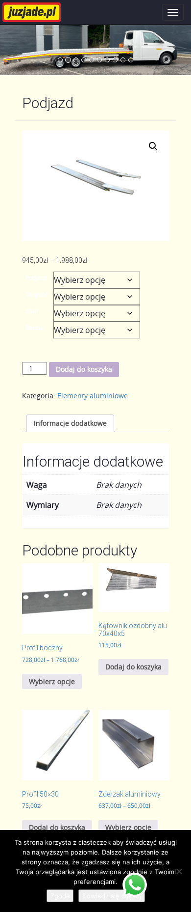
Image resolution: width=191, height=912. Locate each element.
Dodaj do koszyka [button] (133, 666)
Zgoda (60, 896)
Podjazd (36, 277)
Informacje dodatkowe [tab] (70, 423)
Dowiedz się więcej (111, 896)
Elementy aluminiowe (92, 395)
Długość (36, 294)
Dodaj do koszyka (84, 369)
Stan (31, 311)
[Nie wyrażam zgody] (179, 871)
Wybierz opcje (52, 681)
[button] (153, 146)
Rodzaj (34, 328)
